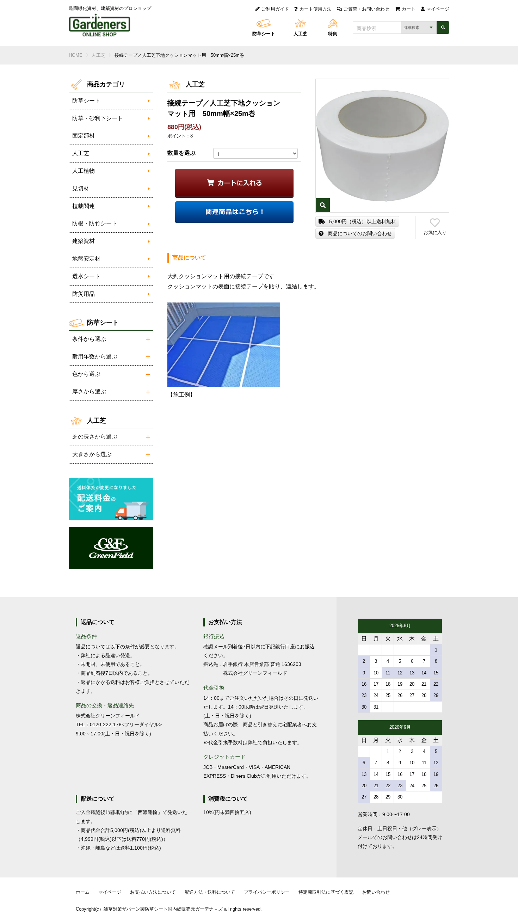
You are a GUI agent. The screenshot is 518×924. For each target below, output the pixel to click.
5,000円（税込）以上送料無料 (362, 221)
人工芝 (300, 33)
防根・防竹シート (94, 223)
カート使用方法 (316, 9)
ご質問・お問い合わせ (366, 9)
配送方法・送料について (210, 892)
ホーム (83, 892)
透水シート (86, 276)
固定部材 (83, 136)
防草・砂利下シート (97, 118)
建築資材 (83, 241)
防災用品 (83, 294)
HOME (75, 55)
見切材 (80, 188)
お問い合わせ (376, 892)
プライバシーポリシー (267, 892)
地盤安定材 (86, 259)
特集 (332, 33)
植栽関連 (83, 206)
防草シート (263, 33)
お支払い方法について (153, 892)
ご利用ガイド (275, 9)
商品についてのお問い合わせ (360, 233)
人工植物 (83, 171)
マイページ (437, 9)
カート (408, 9)
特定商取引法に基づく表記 (325, 892)
